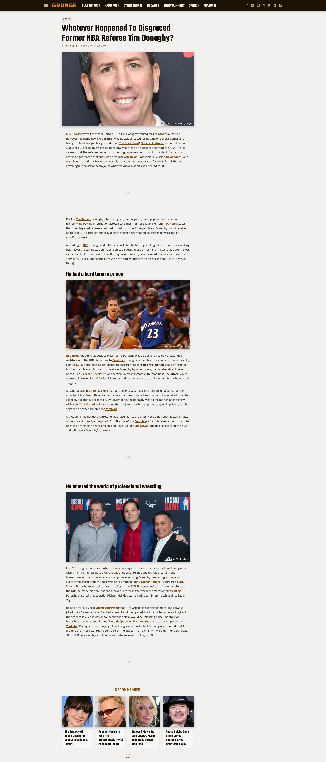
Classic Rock (91, 5)
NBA (161, 134)
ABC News (170, 223)
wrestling (174, 591)
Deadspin (118, 360)
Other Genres (133, 5)
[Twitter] (263, 5)
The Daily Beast (129, 143)
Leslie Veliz (71, 46)
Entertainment (174, 5)
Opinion (194, 5)
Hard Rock (112, 5)
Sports (67, 18)
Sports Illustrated (152, 143)
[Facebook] (247, 5)
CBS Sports (73, 134)
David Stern (174, 157)
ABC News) (131, 157)
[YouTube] (252, 5)
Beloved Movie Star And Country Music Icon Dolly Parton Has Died (144, 738)
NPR (85, 245)
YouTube (71, 626)
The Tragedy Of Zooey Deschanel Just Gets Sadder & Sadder (76, 738)
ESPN (79, 364)
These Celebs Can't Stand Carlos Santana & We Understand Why (177, 738)
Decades (153, 5)
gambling (111, 409)
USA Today (111, 572)
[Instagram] (258, 5)
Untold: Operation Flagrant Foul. (130, 621)
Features (210, 5)
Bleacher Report (91, 374)
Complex (140, 421)
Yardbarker (83, 219)
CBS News (141, 425)
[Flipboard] (269, 5)
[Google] (274, 5)
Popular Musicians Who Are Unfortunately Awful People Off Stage (110, 738)
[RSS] (280, 5)
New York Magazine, (86, 404)
